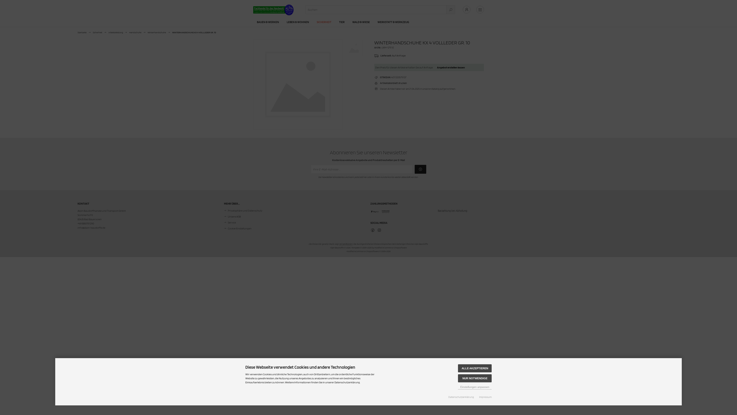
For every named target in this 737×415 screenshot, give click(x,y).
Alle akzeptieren (475, 368)
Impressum (485, 396)
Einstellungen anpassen (474, 386)
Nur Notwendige (474, 378)
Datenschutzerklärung (461, 396)
